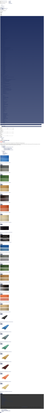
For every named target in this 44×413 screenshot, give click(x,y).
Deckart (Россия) (4, 51)
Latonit (3, 45)
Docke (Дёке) (4, 17)
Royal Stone (4, 33)
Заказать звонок (2, 8)
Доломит (4, 19)
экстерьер (4, 122)
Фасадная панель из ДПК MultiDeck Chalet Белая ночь (6, 391)
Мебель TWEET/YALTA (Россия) (6, 80)
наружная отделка (5, 109)
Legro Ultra (4, 54)
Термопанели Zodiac (5, 38)
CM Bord (4, 44)
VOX (3, 22)
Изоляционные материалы (6, 93)
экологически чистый (5, 121)
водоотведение (4, 98)
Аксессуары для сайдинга (6, 24)
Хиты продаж (4, 152)
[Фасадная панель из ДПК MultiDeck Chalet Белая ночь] (5, 390)
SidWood (4, 40)
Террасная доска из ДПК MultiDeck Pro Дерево (5, 192)
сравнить (4, 397)
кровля (3, 105)
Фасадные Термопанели (4, 35)
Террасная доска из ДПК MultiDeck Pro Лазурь (5, 162)
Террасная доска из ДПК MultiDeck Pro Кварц (5, 172)
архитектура (4, 96)
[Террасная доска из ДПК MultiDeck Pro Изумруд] (4, 181)
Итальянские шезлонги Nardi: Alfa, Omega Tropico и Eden (9, 79)
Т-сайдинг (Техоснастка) (5, 30)
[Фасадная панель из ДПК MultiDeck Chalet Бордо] (5, 380)
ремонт (3, 111)
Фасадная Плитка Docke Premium (6, 47)
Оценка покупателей (5, 153)
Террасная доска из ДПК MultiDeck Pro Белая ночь (5, 222)
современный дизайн (5, 113)
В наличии (4, 154)
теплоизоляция (4, 116)
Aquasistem (4, 95)
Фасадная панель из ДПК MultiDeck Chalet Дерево (5, 361)
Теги (2, 94)
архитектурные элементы (5, 97)
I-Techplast (4, 72)
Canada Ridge (4, 32)
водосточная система (5, 99)
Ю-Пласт (4, 27)
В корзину (1, 184)
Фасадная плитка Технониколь (6, 48)
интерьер (4, 103)
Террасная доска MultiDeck (7, 149)
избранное (1, 397)
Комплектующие (3, 87)
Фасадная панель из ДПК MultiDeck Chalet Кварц (5, 341)
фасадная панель (4, 120)
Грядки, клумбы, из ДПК (5, 75)
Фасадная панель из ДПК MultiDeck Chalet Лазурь (5, 331)
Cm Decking (4, 63)
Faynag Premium (4, 56)
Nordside (4, 29)
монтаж (4, 108)
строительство (4, 115)
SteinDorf (4, 28)
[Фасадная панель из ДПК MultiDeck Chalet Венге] (5, 370)
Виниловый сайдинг (4, 398)
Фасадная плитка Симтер (5, 49)
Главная (2, 138)
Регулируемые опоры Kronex (6, 83)
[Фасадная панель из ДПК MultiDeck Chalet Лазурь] (5, 330)
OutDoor (4, 57)
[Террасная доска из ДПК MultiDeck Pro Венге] (4, 201)
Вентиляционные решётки (6, 88)
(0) (0, 242)
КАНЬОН (4, 43)
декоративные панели (5, 101)
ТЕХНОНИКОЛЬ (5, 31)
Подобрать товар (6, 140)
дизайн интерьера (5, 102)
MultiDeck (4, 62)
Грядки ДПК (3, 74)
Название (4, 151)
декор (3, 100)
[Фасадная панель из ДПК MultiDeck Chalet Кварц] (5, 340)
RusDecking (4, 58)
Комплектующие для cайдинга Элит (7, 90)
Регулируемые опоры (4, 82)
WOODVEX (4, 66)
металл (3, 107)
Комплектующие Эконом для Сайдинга (7, 89)
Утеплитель (4, 92)
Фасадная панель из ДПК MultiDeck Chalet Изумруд (6, 351)
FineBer (3, 21)
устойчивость (4, 117)
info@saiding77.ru (6, 8)
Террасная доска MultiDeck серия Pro (8, 148)
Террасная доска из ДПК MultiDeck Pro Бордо (5, 212)
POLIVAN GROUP (5, 71)
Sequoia (3, 61)
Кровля (2, 84)
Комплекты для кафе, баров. (6, 81)
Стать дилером (10, 3)
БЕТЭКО (4, 42)
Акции (2, 16)
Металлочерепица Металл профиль (7, 85)
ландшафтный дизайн (5, 106)
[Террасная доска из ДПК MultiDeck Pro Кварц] (4, 171)
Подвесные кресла (5, 76)
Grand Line (4, 18)
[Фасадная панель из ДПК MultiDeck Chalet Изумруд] (5, 350)
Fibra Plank (4, 39)
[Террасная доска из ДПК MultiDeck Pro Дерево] (4, 191)
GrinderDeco (4, 59)
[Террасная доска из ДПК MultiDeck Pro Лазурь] (4, 161)
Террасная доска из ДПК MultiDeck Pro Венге (5, 202)
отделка (4, 110)
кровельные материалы (5, 104)
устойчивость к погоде (5, 118)
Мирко (3, 46)
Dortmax (4, 64)
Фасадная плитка (3, 400)
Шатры (3, 77)
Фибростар (4, 41)
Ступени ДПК (3, 65)
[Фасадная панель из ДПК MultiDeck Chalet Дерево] (5, 360)
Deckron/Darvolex (5, 52)
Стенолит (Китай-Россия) (5, 36)
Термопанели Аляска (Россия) (6, 37)
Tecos (3, 20)
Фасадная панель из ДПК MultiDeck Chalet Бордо (5, 381)
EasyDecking (4, 53)
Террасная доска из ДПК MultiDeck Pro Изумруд (5, 182)
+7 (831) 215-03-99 (2, 395)
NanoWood (4, 50)
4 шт (1, 130)
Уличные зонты (4, 78)
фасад (3, 119)
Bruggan (4, 55)
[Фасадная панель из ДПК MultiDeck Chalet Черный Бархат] (4, 320)
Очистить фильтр (2, 137)
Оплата (10, 1)
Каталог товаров (3, 124)
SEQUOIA (4, 67)
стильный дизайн (5, 114)
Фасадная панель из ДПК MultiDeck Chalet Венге (5, 371)
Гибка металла (4, 91)
